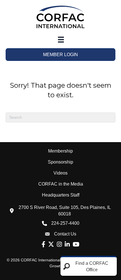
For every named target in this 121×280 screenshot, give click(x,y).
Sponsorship (60, 162)
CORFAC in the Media (60, 184)
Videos (60, 173)
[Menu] (61, 39)
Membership (60, 151)
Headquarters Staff (60, 195)
